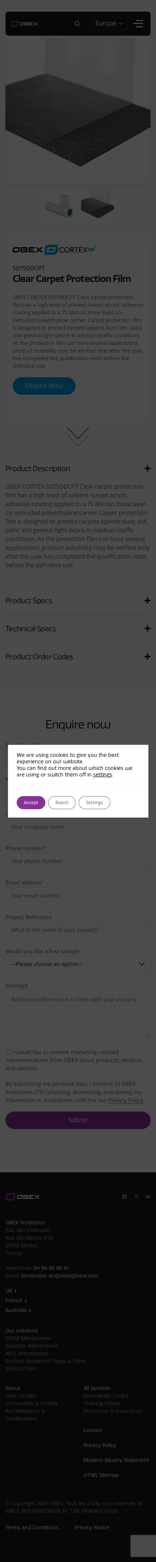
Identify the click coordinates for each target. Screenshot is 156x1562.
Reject (62, 802)
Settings (94, 802)
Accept (31, 802)
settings (102, 775)
